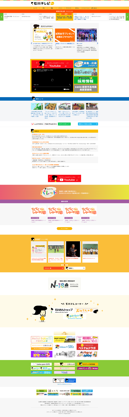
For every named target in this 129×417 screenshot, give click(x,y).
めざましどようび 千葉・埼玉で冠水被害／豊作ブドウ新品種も (64, 18)
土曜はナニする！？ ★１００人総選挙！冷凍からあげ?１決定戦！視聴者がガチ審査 (81, 18)
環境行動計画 (47, 403)
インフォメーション (85, 8)
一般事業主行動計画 (54, 403)
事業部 (70, 268)
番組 (52, 8)
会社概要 (40, 401)
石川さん (77, 8)
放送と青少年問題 (80, 401)
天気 (43, 8)
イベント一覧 (48, 268)
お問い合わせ (94, 8)
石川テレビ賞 (73, 401)
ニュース (35, 8)
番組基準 (55, 401)
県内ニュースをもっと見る (85, 124)
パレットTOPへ (64, 228)
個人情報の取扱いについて (79, 403)
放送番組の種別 (50, 401)
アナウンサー (69, 8)
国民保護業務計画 (87, 401)
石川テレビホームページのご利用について (66, 403)
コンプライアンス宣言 (66, 401)
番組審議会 (45, 401)
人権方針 (59, 401)
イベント (60, 8)
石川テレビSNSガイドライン (64, 384)
